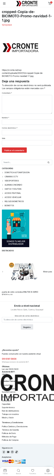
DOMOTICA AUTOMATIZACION (17, 172)
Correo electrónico (9, 128)
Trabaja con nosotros (10, 414)
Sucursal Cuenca (8, 392)
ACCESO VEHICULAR (13, 197)
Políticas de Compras (10, 440)
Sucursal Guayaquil (9, 388)
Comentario (7, 93)
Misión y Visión (8, 418)
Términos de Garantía (10, 430)
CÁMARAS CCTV (11, 176)
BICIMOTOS (9, 205)
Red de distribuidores (10, 411)
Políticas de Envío (9, 433)
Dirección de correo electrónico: (27, 316)
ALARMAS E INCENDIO (13, 185)
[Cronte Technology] (27, 3)
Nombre (5, 118)
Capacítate (6, 404)
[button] (49, 3)
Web (3, 138)
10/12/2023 (7, 25)
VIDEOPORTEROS (12, 181)
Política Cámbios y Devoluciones (15, 426)
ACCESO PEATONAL (13, 193)
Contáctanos (7, 401)
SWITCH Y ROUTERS (13, 189)
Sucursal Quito (7, 385)
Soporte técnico (8, 407)
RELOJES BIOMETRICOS (14, 201)
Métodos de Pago (9, 437)
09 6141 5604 (9, 359)
